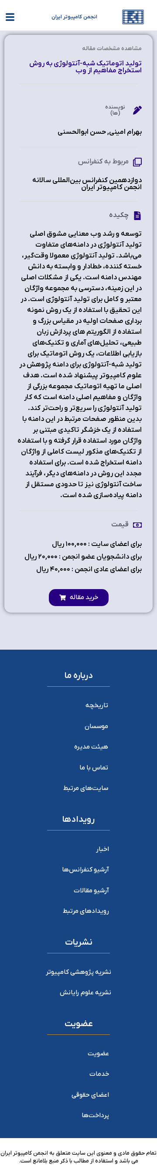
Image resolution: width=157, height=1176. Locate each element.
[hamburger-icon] (10, 19)
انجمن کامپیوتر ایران (74, 17)
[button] (79, 597)
